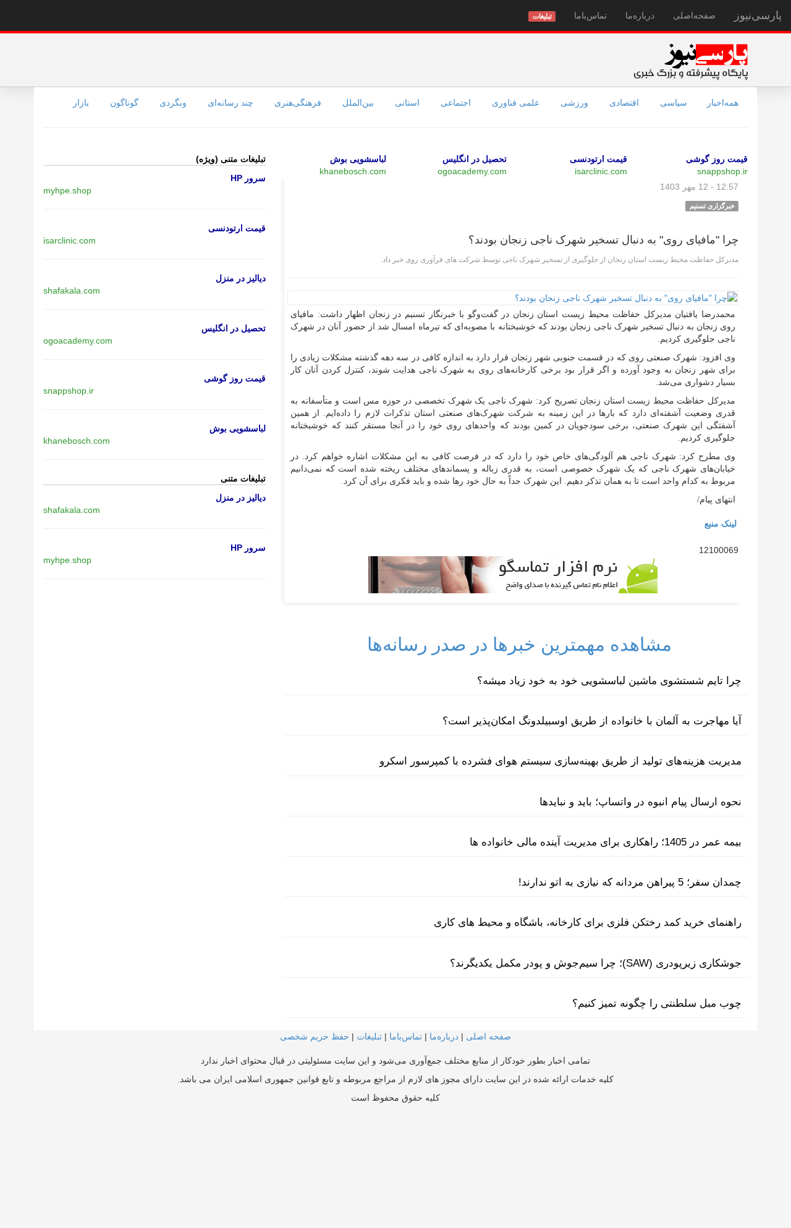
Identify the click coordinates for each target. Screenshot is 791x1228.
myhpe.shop (67, 190)
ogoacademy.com (472, 171)
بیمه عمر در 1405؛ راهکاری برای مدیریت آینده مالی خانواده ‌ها (606, 842)
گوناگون (124, 103)
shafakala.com (71, 290)
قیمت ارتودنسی (598, 159)
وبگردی (173, 103)
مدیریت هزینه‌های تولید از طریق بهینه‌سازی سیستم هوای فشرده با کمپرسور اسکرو (560, 761)
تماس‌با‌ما (590, 15)
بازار (81, 103)
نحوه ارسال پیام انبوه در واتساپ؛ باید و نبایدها (640, 802)
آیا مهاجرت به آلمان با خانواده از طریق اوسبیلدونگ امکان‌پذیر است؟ (592, 721)
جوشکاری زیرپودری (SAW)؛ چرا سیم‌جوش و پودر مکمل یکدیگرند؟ (596, 963)
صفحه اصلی (488, 1036)
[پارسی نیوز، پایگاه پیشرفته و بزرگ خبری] (690, 61)
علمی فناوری (515, 103)
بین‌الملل (358, 103)
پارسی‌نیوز (758, 15)
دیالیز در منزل (241, 278)
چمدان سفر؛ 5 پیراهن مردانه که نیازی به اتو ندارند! (630, 882)
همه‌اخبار (722, 103)
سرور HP (248, 178)
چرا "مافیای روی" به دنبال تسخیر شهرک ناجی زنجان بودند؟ (603, 240)
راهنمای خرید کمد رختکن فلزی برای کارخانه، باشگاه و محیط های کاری (588, 922)
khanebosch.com (352, 171)
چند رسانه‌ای (230, 103)
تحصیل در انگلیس (474, 159)
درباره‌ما (639, 15)
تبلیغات (369, 1036)
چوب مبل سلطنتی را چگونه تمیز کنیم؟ (657, 1003)
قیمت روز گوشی (717, 159)
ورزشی (574, 103)
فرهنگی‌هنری (297, 103)
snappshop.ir (722, 171)
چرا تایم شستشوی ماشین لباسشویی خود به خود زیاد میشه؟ (609, 681)
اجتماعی (456, 103)
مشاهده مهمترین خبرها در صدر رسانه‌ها (519, 644)
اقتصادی (624, 103)
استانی (407, 103)
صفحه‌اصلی (694, 15)
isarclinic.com (601, 171)
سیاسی (673, 103)
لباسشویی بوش (358, 159)
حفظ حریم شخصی (314, 1036)
